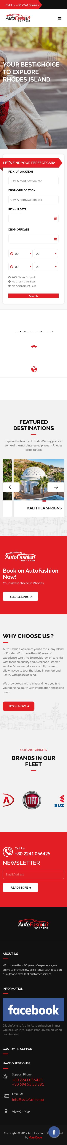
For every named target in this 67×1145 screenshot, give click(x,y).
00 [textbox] (16, 253)
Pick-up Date (15, 214)
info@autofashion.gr (28, 1099)
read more (19, 887)
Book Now (17, 706)
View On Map (21, 1111)
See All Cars (19, 596)
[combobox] (20, 253)
